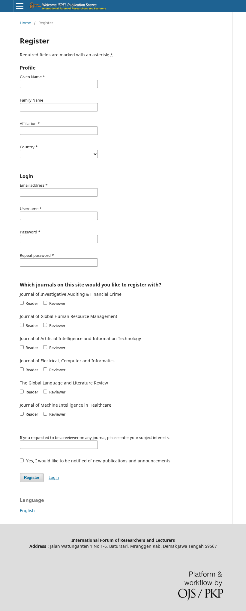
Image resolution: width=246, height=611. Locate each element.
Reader (31, 303)
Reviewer (56, 303)
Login (54, 477)
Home (25, 22)
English (27, 510)
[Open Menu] (20, 6)
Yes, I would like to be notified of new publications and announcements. (98, 461)
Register (31, 477)
